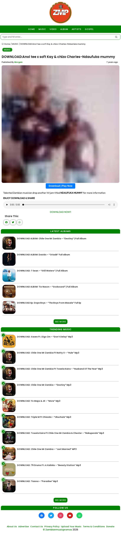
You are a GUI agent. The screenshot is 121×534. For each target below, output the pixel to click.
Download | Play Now (60, 186)
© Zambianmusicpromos (57, 529)
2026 (75, 529)
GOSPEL (89, 29)
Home (7, 44)
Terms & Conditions (94, 526)
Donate (110, 526)
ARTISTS (76, 29)
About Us (12, 526)
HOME (31, 29)
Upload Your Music (71, 526)
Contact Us (36, 526)
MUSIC (42, 29)
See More (60, 321)
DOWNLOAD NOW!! (60, 211)
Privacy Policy (51, 526)
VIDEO (53, 29)
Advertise (23, 526)
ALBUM (64, 29)
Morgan (18, 62)
